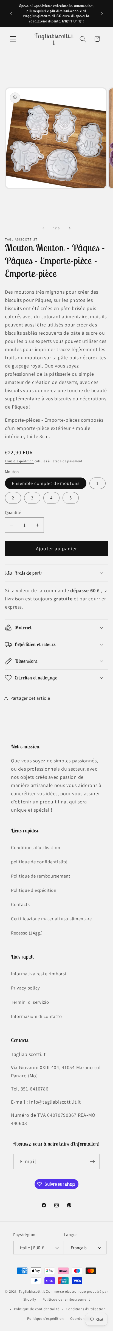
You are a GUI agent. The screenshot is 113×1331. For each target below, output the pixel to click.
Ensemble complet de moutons (46, 483)
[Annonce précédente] (11, 13)
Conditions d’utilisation (85, 1309)
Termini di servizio (30, 1002)
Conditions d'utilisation (35, 847)
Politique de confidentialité (37, 1309)
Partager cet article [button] (30, 698)
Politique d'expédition (33, 890)
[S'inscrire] (92, 1161)
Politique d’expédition (45, 1318)
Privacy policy (25, 988)
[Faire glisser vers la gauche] (43, 228)
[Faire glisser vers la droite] (70, 228)
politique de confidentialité (39, 862)
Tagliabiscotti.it (32, 1291)
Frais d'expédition (19, 461)
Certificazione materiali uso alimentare (51, 919)
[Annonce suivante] (102, 13)
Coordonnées (81, 1318)
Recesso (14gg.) (27, 933)
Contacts (20, 904)
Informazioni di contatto (36, 1016)
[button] (13, 39)
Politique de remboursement (40, 876)
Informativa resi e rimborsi (38, 974)
